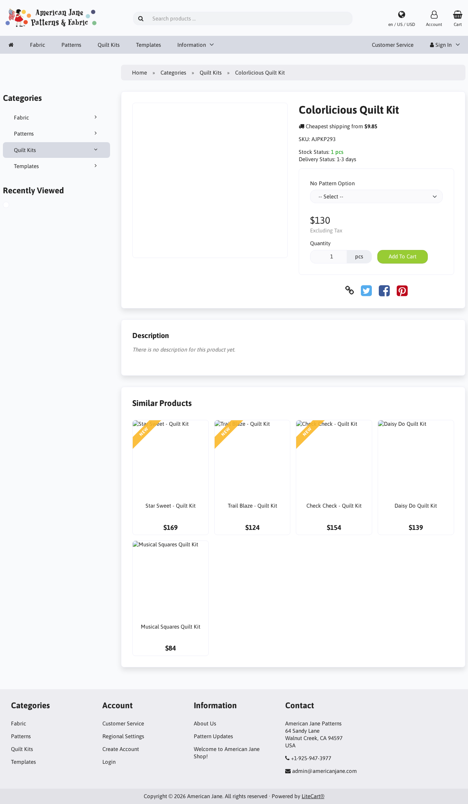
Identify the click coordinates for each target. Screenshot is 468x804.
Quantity (320, 243)
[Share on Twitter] (366, 290)
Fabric (37, 45)
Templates (148, 45)
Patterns (71, 45)
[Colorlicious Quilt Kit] (14, 206)
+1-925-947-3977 (311, 758)
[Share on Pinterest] (402, 290)
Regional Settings (123, 736)
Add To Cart (402, 256)
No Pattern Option (332, 183)
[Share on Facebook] (384, 290)
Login (109, 762)
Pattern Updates (213, 736)
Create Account (120, 749)
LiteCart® (313, 796)
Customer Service (393, 45)
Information (191, 45)
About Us (205, 723)
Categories (173, 72)
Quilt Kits (109, 45)
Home (139, 72)
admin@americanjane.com (324, 771)
